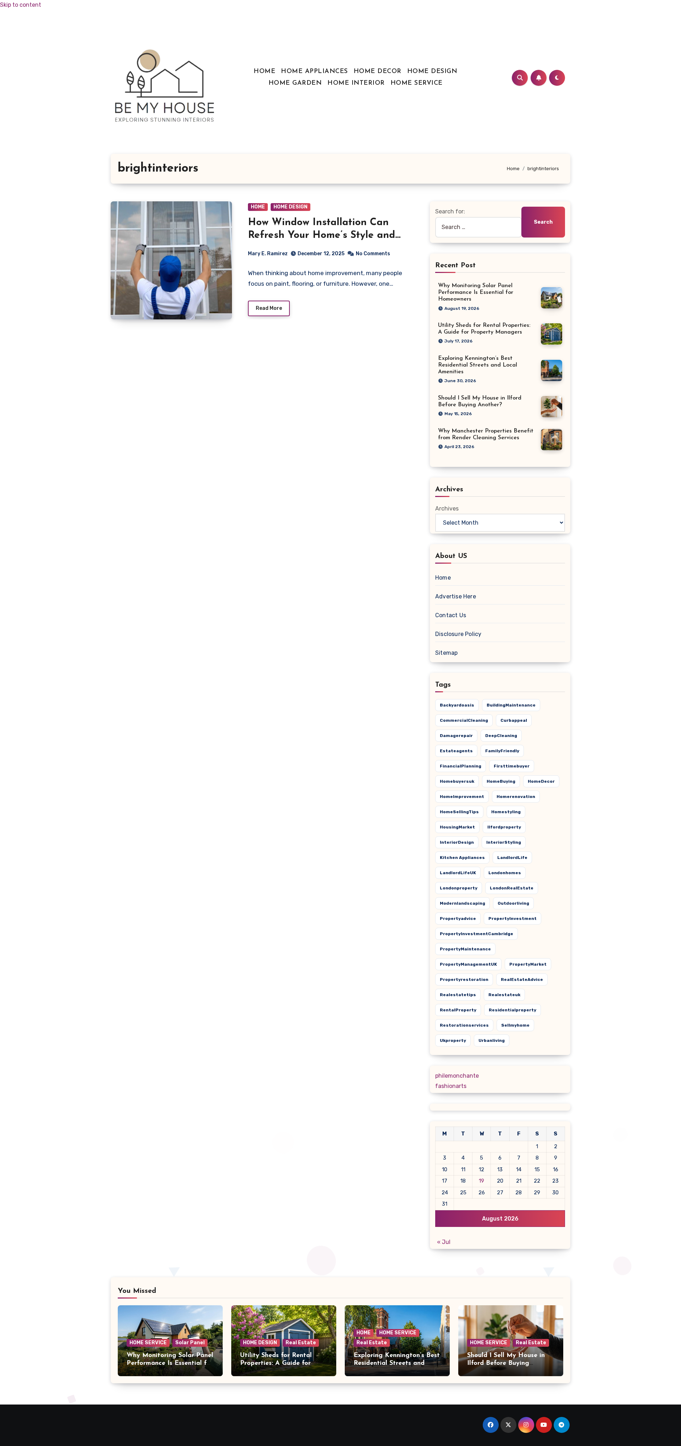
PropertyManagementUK (468, 964)
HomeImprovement (462, 796)
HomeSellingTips (459, 811)
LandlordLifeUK (458, 872)
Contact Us (450, 615)
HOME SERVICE (417, 83)
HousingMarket (457, 827)
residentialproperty (512, 1009)
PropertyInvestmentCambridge (476, 933)
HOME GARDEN (295, 83)
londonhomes (504, 872)
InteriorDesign (457, 842)
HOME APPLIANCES (314, 71)
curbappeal (513, 720)
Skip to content (20, 4)
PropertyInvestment (512, 918)
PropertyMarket (528, 964)
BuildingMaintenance (511, 705)
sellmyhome (515, 1025)
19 (481, 1181)
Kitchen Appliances (462, 857)
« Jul (443, 1242)
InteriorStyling (503, 842)
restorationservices (464, 1025)
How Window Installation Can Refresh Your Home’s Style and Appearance (321, 235)
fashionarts (450, 1086)
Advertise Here (455, 596)
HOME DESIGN (432, 71)
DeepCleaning (501, 735)
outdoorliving (513, 903)
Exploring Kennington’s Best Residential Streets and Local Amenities (477, 365)
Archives (447, 508)
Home (443, 577)
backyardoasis (457, 705)
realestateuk (504, 994)
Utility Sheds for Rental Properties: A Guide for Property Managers (276, 1363)
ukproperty (453, 1040)
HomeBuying (501, 781)
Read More (269, 308)
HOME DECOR (378, 71)
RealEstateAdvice (522, 979)
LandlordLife (512, 857)
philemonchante (457, 1075)
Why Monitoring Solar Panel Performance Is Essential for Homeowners (475, 292)
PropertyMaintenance (465, 949)
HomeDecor (541, 781)
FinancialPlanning (460, 766)
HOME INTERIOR (356, 83)
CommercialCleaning (464, 720)
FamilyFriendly (502, 750)
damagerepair (456, 735)
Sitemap (446, 652)
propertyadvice (458, 918)
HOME (264, 71)
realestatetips (458, 994)
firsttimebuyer (512, 766)
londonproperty (458, 888)
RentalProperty (458, 1009)
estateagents (456, 750)
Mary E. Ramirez (268, 254)
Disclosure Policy (458, 634)
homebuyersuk (457, 781)
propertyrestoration (464, 979)
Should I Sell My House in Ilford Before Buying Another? (506, 1363)
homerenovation (516, 796)
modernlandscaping (462, 903)
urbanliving (491, 1040)
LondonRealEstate (511, 888)
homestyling (506, 811)
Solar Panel (190, 1343)
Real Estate (301, 1343)
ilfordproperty (504, 827)
